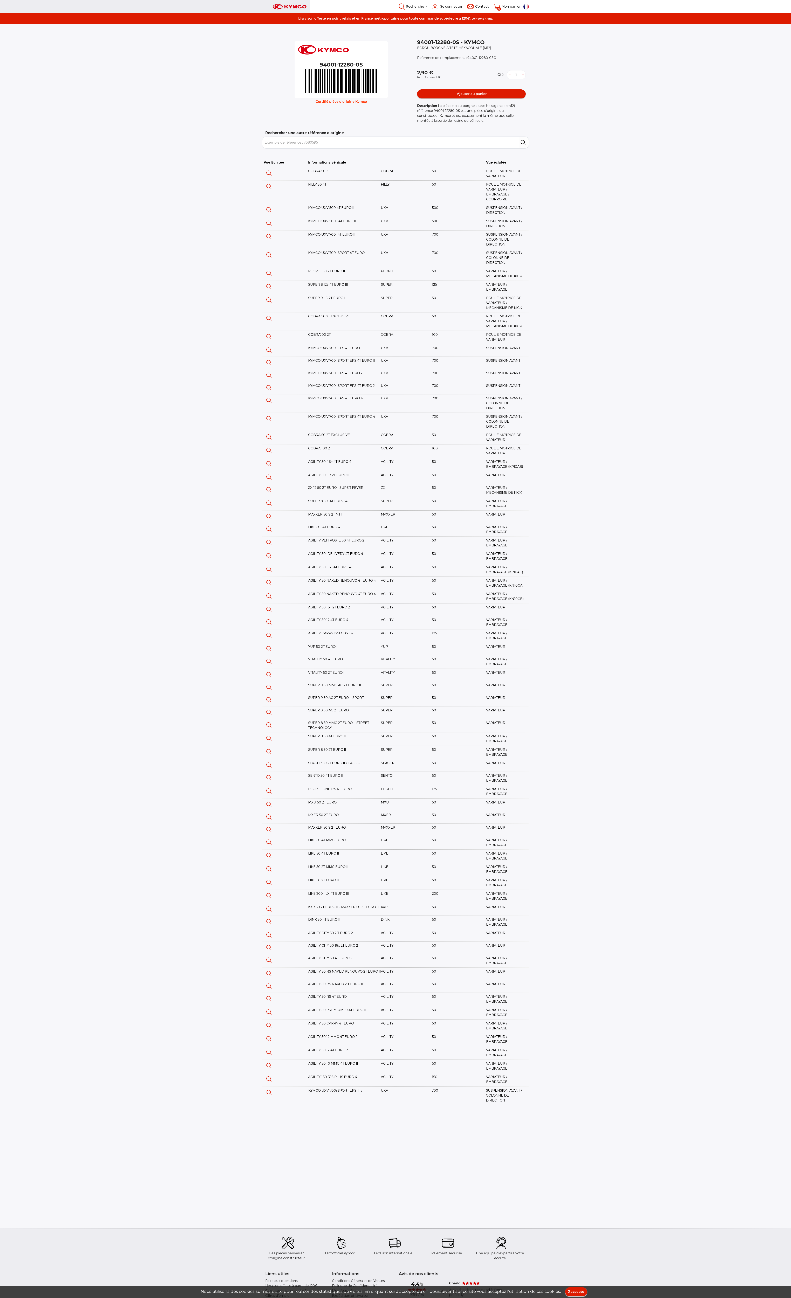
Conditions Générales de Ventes (358, 1281)
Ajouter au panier (471, 94)
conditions (484, 18)
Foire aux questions (281, 1281)
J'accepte (576, 1292)
